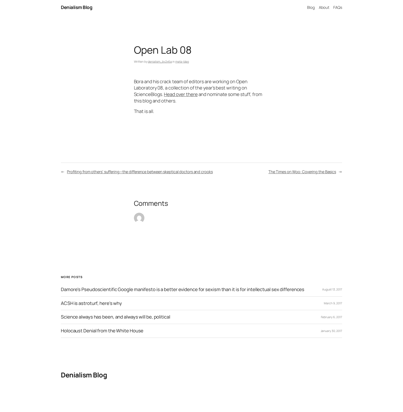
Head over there (181, 94)
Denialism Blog (76, 7)
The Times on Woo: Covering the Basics (302, 171)
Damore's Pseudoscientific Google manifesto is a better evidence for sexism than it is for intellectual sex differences (182, 289)
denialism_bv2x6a (160, 61)
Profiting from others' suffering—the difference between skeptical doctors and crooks (140, 171)
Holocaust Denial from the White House (102, 330)
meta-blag (182, 61)
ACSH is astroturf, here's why (91, 303)
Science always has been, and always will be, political (115, 317)
